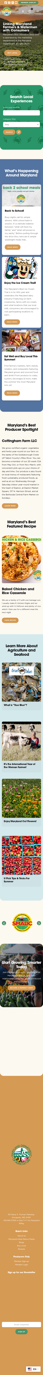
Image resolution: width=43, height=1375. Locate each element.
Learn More (10, 506)
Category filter (9, 119)
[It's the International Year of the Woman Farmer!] (21, 741)
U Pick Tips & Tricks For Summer (17, 880)
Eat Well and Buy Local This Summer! (21, 358)
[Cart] (29, 11)
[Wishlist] (23, 11)
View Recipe (10, 620)
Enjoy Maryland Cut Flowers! (20, 821)
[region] (21, 38)
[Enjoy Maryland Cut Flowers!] (21, 798)
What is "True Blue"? (15, 705)
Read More (12, 247)
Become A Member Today (21, 988)
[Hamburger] (37, 11)
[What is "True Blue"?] (21, 682)
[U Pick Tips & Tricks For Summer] (21, 855)
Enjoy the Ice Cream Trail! (20, 282)
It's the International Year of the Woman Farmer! (19, 765)
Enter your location (11, 107)
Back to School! (14, 210)
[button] (20, 69)
